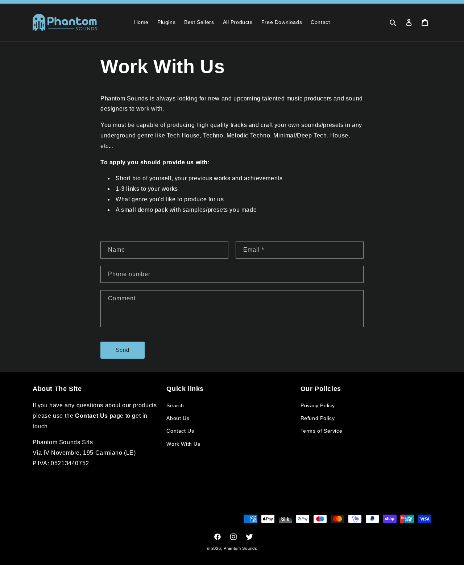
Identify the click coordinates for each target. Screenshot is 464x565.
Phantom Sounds (240, 548)
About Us (177, 418)
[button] (393, 22)
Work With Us (183, 444)
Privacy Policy (318, 405)
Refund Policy (318, 418)
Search (175, 405)
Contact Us (180, 431)
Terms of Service (322, 431)
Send (122, 350)
